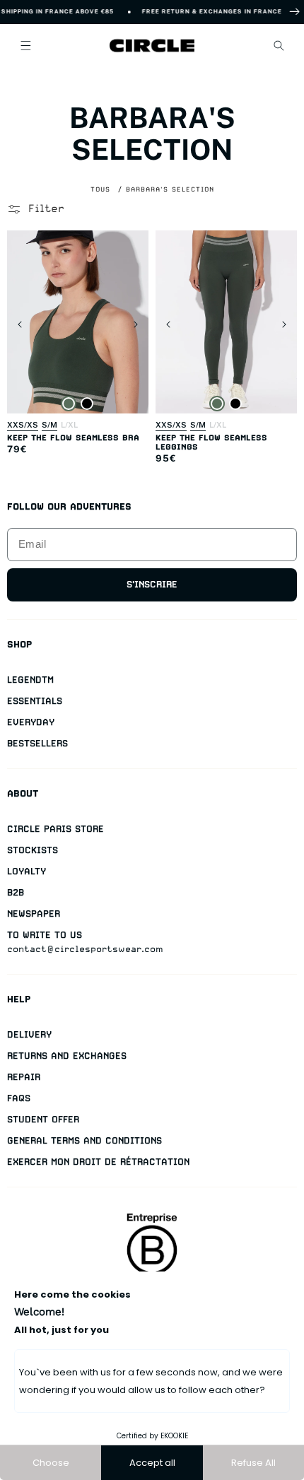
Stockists (32, 850)
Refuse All (253, 1462)
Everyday (30, 722)
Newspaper (33, 913)
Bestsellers (37, 743)
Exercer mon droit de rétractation (98, 1161)
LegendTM (30, 679)
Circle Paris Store (55, 828)
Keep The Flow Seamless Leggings (211, 442)
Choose (51, 1462)
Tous (100, 189)
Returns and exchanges (67, 1055)
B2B (15, 892)
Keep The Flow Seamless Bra (73, 437)
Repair (23, 1076)
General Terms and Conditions (84, 1140)
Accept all (152, 1462)
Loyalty (26, 871)
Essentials (34, 700)
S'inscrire (152, 584)
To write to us (44, 934)
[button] (25, 45)
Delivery (29, 1034)
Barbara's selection (170, 189)
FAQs (18, 1098)
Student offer (43, 1119)
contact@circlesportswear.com (85, 949)
